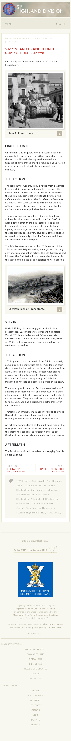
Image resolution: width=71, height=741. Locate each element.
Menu (8, 23)
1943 (19, 485)
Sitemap (35, 724)
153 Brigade (38, 481)
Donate (35, 719)
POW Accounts (35, 654)
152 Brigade (23, 481)
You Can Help (35, 695)
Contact (35, 705)
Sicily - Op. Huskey (43, 38)
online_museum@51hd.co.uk (35, 540)
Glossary (35, 700)
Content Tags (36, 678)
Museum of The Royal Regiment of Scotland (35, 615)
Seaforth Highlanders (27, 512)
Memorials (35, 664)
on (30, 550)
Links (35, 715)
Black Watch (22, 503)
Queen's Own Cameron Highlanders (35, 508)
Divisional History (17, 38)
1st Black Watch (33, 485)
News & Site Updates (35, 668)
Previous (12, 465)
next (61, 465)
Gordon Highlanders (42, 503)
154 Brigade (53, 481)
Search (61, 23)
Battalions (35, 659)
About (35, 690)
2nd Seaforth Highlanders (44, 490)
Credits (35, 710)
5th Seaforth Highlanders (44, 499)
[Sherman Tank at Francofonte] (35, 285)
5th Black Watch (25, 494)
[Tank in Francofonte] (35, 100)
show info (59, 133)
